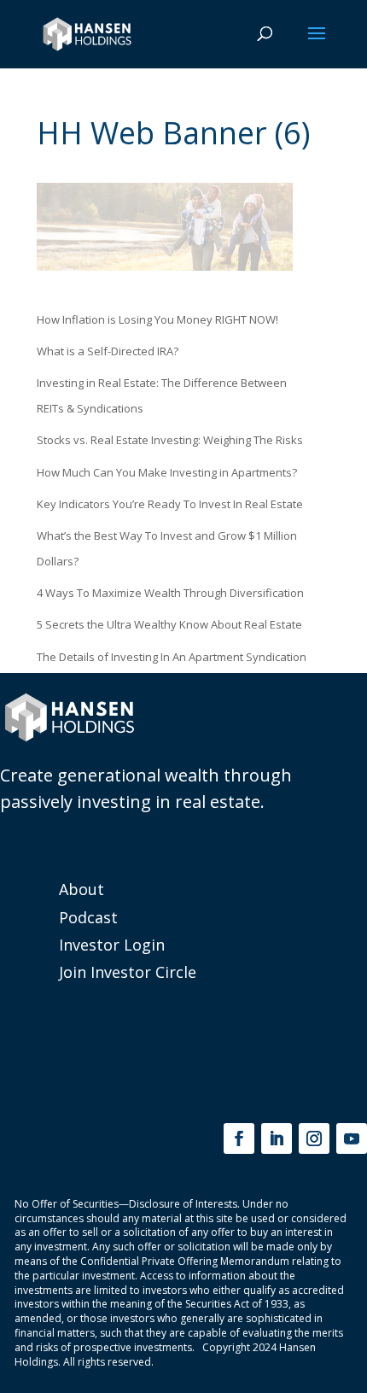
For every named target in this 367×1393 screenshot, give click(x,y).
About (81, 889)
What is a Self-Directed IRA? (107, 351)
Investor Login (112, 944)
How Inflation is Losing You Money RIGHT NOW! (157, 319)
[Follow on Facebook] (239, 1138)
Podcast (88, 917)
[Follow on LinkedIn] (276, 1138)
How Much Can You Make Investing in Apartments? (167, 472)
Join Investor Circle (127, 972)
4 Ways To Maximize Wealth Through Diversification (170, 592)
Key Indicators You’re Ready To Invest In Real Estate (170, 504)
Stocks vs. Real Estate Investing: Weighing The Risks (170, 440)
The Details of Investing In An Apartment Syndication (171, 656)
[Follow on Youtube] (351, 1138)
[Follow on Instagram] (314, 1138)
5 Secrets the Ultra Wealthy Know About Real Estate (169, 624)
